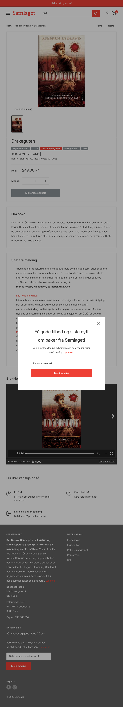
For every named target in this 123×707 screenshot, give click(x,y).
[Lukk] (98, 323)
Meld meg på (61, 373)
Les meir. (69, 352)
